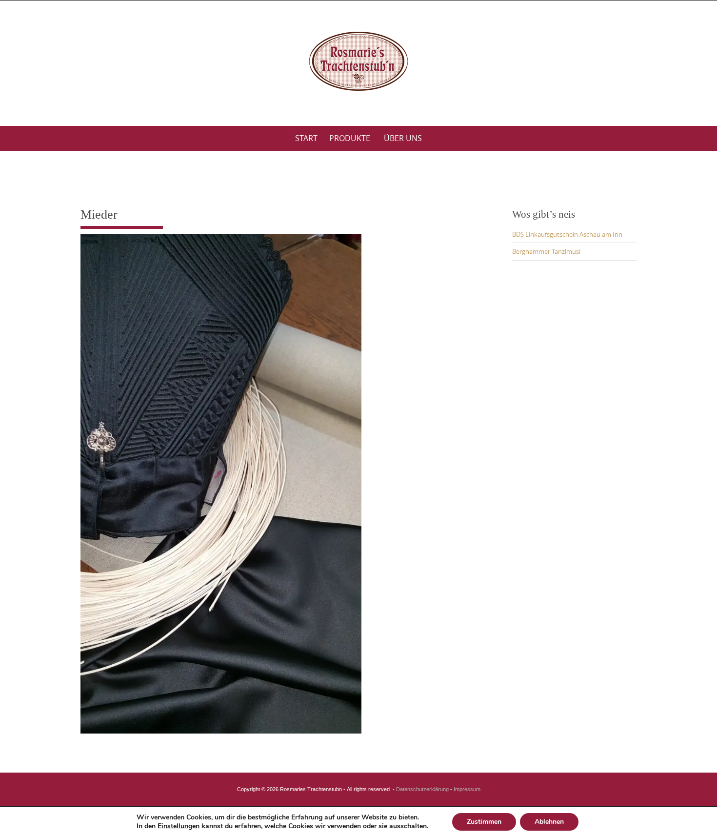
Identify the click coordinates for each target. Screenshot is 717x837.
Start (306, 138)
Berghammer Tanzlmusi (546, 251)
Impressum (467, 789)
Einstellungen (178, 826)
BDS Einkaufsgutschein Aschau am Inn (567, 234)
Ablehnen (549, 821)
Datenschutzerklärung (422, 789)
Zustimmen (484, 821)
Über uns (403, 138)
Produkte (349, 138)
